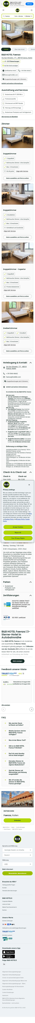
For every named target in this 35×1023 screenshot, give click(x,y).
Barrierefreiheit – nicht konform (10, 1003)
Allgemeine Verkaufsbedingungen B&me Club (14, 980)
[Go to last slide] (4, 139)
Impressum (5, 995)
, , (17, 58)
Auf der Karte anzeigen (11, 65)
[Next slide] (31, 139)
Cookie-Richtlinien (7, 989)
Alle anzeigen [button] (6, 705)
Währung (5, 860)
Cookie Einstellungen (8, 992)
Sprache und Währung (9, 846)
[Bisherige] (3, 709)
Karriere (4, 910)
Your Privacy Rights (17, 538)
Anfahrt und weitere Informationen (12, 83)
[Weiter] (31, 709)
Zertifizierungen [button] (11, 595)
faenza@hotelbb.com (11, 75)
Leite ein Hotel (6, 904)
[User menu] (31, 10)
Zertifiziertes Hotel (10, 70)
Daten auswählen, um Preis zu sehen (17, 178)
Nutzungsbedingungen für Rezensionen (13, 986)
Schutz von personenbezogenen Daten (13, 977)
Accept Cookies (18, 527)
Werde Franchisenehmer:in (9, 907)
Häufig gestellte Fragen (8, 885)
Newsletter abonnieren (17, 873)
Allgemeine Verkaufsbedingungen (11, 974)
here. (30, 513)
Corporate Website (7, 901)
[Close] (29, 485)
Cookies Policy (9, 519)
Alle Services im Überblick (10, 116)
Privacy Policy (20, 519)
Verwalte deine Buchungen (9, 890)
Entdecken (17, 820)
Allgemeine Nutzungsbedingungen (11, 971)
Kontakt (4, 887)
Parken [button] (6, 582)
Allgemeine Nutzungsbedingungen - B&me (13, 983)
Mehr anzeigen (17, 661)
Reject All (18, 532)
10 (30, 42)
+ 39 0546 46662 (26, 70)
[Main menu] (3, 10)
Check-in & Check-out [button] (14, 472)
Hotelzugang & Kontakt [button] (15, 362)
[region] (17, 511)
